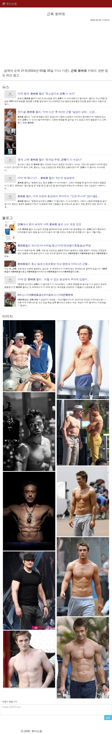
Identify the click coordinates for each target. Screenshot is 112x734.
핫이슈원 (11, 4)
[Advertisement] (56, 43)
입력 (108, 717)
